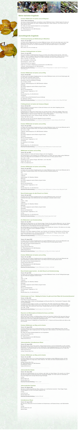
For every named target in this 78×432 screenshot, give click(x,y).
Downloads (7, 29)
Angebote (6, 30)
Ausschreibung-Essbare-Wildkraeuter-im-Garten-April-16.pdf (48, 146)
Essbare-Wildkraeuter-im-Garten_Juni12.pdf (44, 267)
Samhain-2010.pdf (39, 396)
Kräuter (6, 22)
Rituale (5, 25)
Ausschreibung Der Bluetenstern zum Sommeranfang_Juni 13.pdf (49, 235)
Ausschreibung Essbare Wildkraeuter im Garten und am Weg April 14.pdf (51, 189)
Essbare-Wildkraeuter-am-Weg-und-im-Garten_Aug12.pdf (47, 251)
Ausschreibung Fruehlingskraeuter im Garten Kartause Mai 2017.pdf (50, 120)
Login (5, 60)
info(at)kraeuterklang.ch (9, 53)
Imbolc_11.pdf (38, 381)
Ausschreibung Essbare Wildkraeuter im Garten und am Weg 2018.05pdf (51, 100)
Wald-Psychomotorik (9, 23)
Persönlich (6, 27)
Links (5, 32)
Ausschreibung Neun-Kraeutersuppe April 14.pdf (45, 216)
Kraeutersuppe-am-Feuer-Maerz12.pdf (43, 309)
